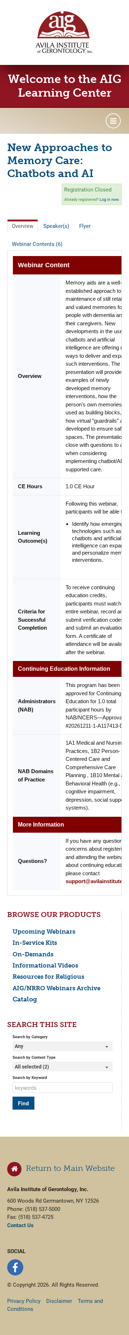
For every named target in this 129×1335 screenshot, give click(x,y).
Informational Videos (45, 965)
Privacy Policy (23, 1301)
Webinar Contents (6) (37, 244)
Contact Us (20, 1225)
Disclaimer (59, 1301)
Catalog (25, 999)
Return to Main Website (68, 1168)
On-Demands (33, 954)
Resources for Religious (48, 976)
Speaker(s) (56, 226)
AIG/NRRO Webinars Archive (56, 988)
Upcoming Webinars (44, 931)
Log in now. (109, 199)
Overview (22, 226)
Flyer (85, 226)
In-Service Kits (35, 942)
